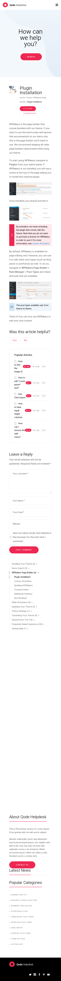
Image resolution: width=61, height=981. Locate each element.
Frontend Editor (21, 589)
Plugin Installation (22, 577)
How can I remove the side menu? (19, 430)
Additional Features (23, 593)
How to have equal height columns (18, 410)
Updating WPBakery (23, 585)
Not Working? (20, 598)
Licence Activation (40, 243)
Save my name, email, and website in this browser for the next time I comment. (32, 537)
